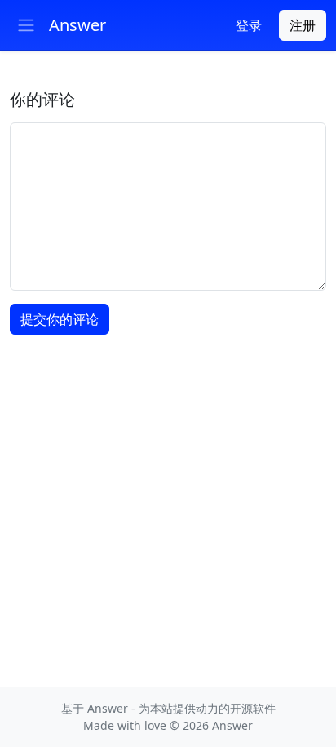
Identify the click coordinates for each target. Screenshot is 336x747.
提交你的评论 (59, 319)
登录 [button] (249, 25)
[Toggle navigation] (26, 25)
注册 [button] (303, 25)
